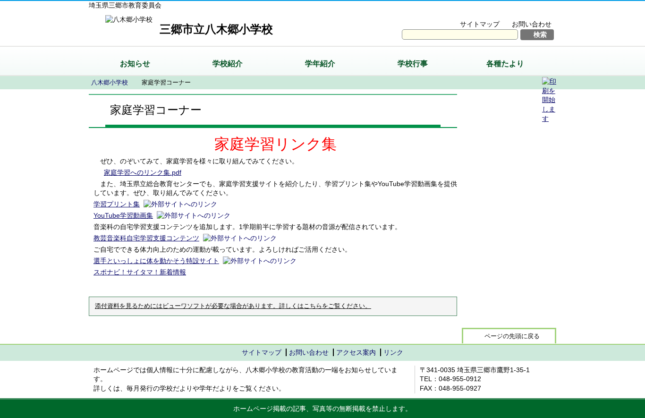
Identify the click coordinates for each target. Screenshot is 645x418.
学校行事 (413, 64)
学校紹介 (227, 64)
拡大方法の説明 (525, 12)
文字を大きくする (461, 12)
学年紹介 (320, 64)
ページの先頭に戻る (512, 336)
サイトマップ (480, 24)
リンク (393, 352)
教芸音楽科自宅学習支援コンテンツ (146, 238)
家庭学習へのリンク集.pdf (142, 172)
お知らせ (135, 64)
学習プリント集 (116, 204)
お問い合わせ (532, 24)
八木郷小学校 (109, 82)
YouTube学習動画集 (123, 215)
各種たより (505, 64)
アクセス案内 (356, 352)
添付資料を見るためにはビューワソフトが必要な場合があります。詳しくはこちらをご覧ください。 (233, 306)
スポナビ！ (139, 272)
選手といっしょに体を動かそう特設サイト (156, 260)
